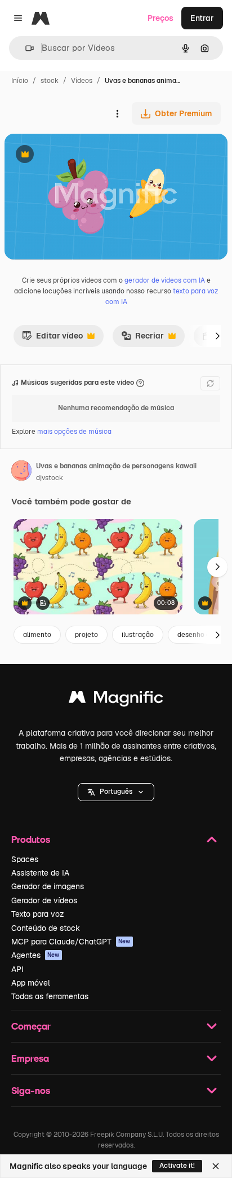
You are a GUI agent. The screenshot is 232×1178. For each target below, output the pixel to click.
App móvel (30, 983)
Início (19, 80)
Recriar (142, 338)
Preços (160, 18)
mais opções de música (74, 431)
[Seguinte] (217, 335)
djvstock (49, 477)
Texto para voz (37, 914)
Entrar (202, 18)
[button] (116, 792)
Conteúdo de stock (45, 928)
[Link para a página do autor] (21, 472)
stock (50, 80)
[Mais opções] (117, 113)
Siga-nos (30, 1090)
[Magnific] (116, 700)
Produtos (30, 839)
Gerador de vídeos (44, 900)
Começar (31, 1026)
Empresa (30, 1058)
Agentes (35, 955)
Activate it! (177, 1165)
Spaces (24, 859)
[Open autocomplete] (25, 48)
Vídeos (81, 80)
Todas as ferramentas (49, 996)
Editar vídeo (52, 338)
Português (116, 791)
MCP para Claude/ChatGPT (71, 942)
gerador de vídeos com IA (164, 280)
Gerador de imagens (47, 886)
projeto (86, 634)
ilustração (138, 634)
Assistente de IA (40, 873)
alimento (37, 634)
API (17, 969)
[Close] (215, 1166)
